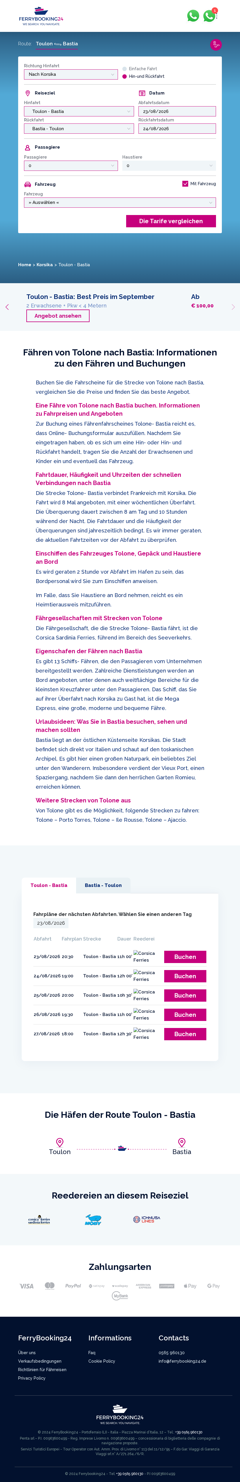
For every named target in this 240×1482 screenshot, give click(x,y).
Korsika (45, 264)
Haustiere (132, 157)
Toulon (60, 1152)
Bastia (181, 1152)
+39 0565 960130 (189, 1432)
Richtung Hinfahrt (41, 65)
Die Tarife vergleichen (171, 221)
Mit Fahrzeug (203, 183)
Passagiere (35, 157)
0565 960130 (172, 1352)
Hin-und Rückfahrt (146, 76)
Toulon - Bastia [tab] (48, 885)
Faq (91, 1352)
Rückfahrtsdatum (156, 120)
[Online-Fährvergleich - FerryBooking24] (41, 15)
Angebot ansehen (58, 316)
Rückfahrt (34, 120)
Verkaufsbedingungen (39, 1361)
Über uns (27, 1352)
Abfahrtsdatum (153, 102)
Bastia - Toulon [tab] (103, 885)
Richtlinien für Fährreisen (42, 1369)
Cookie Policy (101, 1361)
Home (24, 264)
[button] (7, 307)
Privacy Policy (32, 1378)
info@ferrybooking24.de (182, 1361)
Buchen (185, 956)
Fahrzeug (33, 194)
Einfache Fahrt (143, 68)
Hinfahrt (32, 102)
